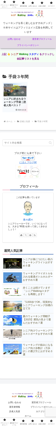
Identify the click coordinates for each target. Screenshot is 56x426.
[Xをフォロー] (26, 235)
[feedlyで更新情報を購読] (30, 235)
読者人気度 (14, 411)
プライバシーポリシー (41, 407)
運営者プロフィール (41, 402)
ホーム (28, 416)
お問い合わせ (14, 402)
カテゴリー (41, 411)
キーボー (28, 219)
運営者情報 (14, 407)
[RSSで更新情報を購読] (35, 235)
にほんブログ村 (28, 162)
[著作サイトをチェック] (21, 235)
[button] (50, 142)
